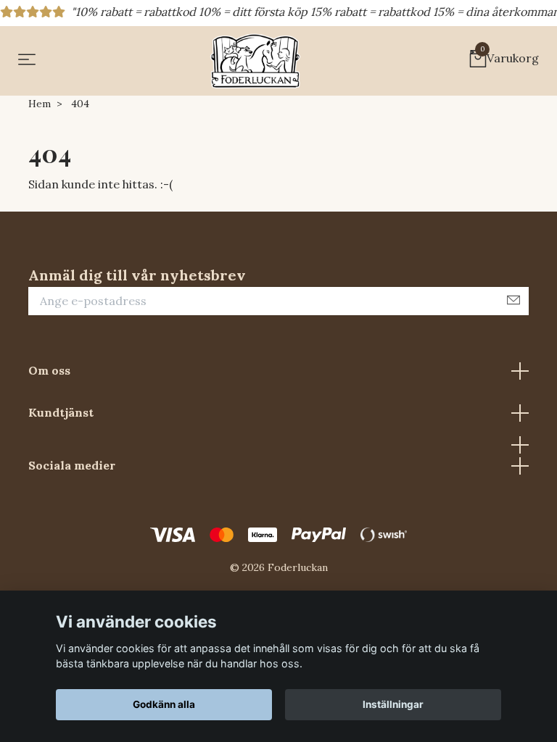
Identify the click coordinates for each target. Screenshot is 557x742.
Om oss (49, 370)
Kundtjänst (61, 412)
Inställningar (393, 704)
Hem (39, 103)
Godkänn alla (164, 704)
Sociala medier (71, 465)
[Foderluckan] (255, 61)
